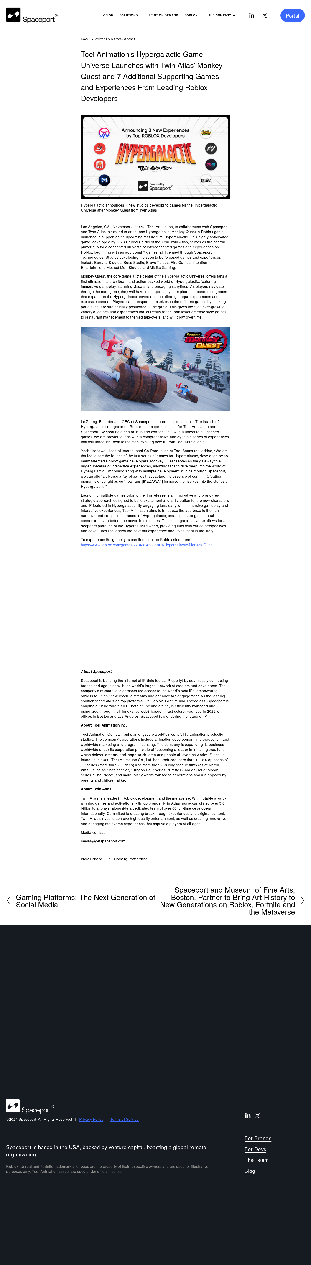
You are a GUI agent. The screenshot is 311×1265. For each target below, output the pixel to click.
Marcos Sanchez (123, 39)
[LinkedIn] (251, 15)
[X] (264, 15)
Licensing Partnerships (130, 859)
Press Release (91, 859)
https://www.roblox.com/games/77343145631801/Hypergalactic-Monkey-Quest (147, 544)
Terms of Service (124, 1119)
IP (108, 859)
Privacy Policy (91, 1119)
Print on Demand (163, 15)
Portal (292, 15)
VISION (108, 15)
